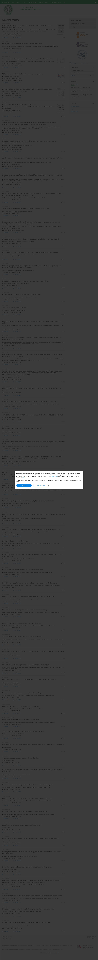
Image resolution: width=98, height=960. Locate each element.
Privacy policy (55, 476)
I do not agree (41, 485)
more (24, 477)
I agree (24, 485)
